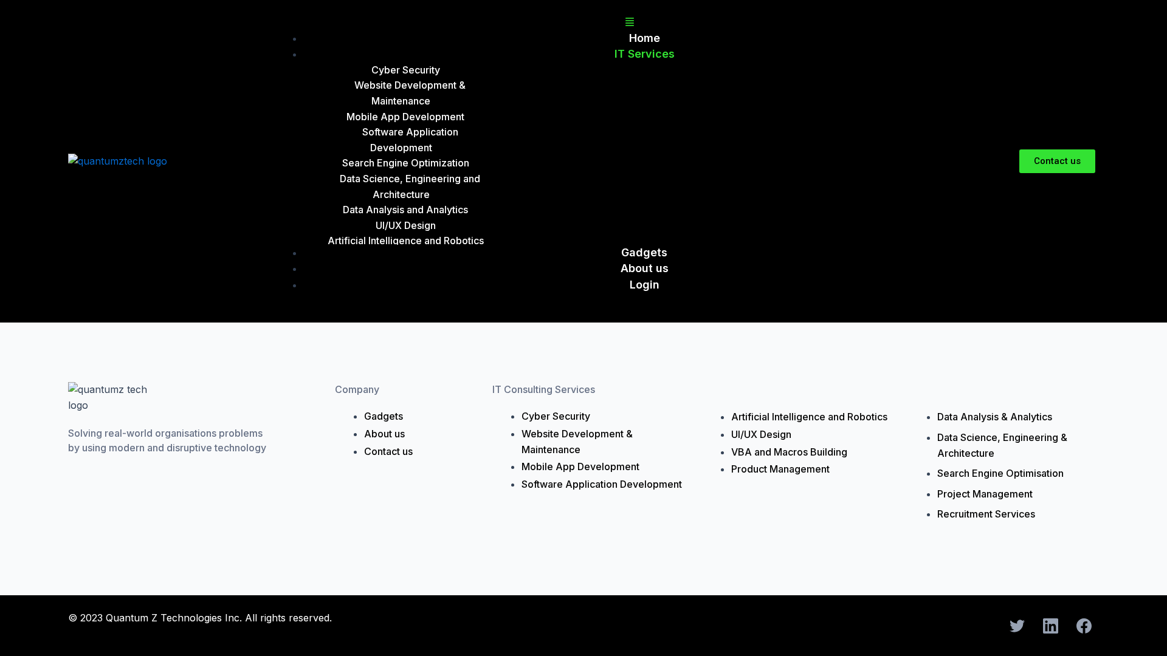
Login (644, 284)
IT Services (644, 53)
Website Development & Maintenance (410, 93)
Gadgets (644, 252)
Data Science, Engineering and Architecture (410, 186)
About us (645, 268)
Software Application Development (410, 140)
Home (644, 38)
